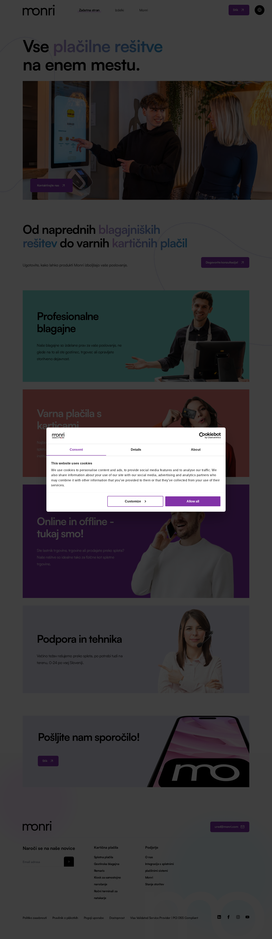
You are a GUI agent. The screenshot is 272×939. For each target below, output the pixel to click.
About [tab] (196, 449)
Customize (133, 501)
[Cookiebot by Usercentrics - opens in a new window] (203, 435)
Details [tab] (136, 449)
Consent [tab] (76, 449)
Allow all (193, 501)
